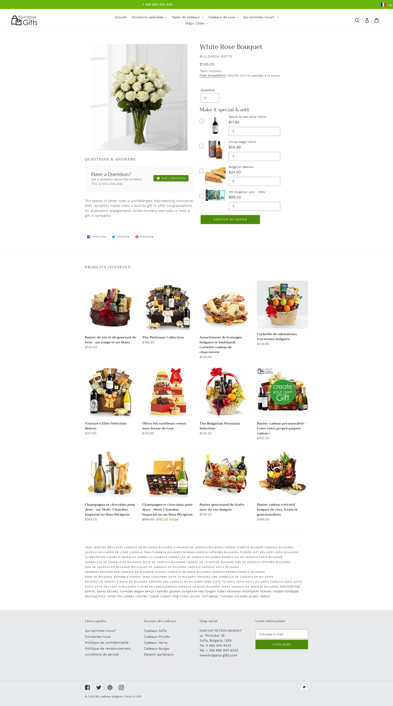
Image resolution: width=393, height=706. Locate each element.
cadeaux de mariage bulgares (255, 586)
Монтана (234, 591)
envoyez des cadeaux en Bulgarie (176, 581)
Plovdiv (161, 571)
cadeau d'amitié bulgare (244, 547)
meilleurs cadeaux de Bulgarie (132, 547)
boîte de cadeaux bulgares (164, 562)
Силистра (114, 596)
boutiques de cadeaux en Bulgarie (159, 567)
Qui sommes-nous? (100, 631)
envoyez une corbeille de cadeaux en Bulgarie (235, 576)
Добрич (175, 591)
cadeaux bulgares (279, 547)
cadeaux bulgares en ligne (107, 552)
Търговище (210, 596)
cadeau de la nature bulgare (210, 562)
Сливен (128, 596)
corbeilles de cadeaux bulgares (194, 557)
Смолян (142, 596)
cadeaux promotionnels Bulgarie (238, 571)
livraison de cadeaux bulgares (199, 547)
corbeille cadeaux (152, 557)
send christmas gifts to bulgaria (169, 576)
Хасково (241, 596)
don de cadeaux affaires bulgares (262, 562)
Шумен (254, 596)
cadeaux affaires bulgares (217, 552)
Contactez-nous (98, 637)
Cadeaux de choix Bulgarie (189, 571)
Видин (139, 591)
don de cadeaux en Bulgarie (107, 567)
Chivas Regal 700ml (242, 141)
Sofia (240, 581)
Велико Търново (120, 591)
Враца (149, 591)
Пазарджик (250, 591)
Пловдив (292, 591)
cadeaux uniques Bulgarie (199, 586)
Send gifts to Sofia (219, 581)
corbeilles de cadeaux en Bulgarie (113, 562)
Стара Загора (190, 596)
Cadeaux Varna (155, 643)
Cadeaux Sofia (155, 631)
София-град (169, 596)
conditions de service (102, 654)
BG (97, 696)
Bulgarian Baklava (241, 167)
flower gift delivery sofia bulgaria (269, 552)
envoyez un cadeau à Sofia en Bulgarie (116, 581)
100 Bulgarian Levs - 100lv (247, 192)
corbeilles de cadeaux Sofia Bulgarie (252, 557)
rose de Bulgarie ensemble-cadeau (113, 576)
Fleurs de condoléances (157, 586)
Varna (225, 586)
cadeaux (194, 567)
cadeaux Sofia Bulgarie (220, 567)
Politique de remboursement (108, 648)
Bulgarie (165, 547)
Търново (226, 596)
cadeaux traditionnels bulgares (156, 552)
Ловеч (221, 591)
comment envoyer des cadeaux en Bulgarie (119, 571)
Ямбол (265, 596)
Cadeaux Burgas (156, 648)
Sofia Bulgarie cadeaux (264, 581)
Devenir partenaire (159, 654)
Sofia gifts (293, 581)
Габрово (161, 591)
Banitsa (100, 547)
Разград (91, 596)
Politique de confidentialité (106, 643)
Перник (266, 591)
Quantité (208, 90)
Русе (102, 596)
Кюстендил (207, 591)
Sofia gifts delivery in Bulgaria (110, 586)
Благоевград (290, 586)
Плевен (278, 591)
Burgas (189, 552)
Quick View (215, 135)
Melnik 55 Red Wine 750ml (247, 116)
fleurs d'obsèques (121, 557)
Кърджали (189, 591)
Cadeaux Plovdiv (157, 637)
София (154, 596)
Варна (101, 591)
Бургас (90, 591)
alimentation (95, 557)
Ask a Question (172, 178)
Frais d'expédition (213, 75)
